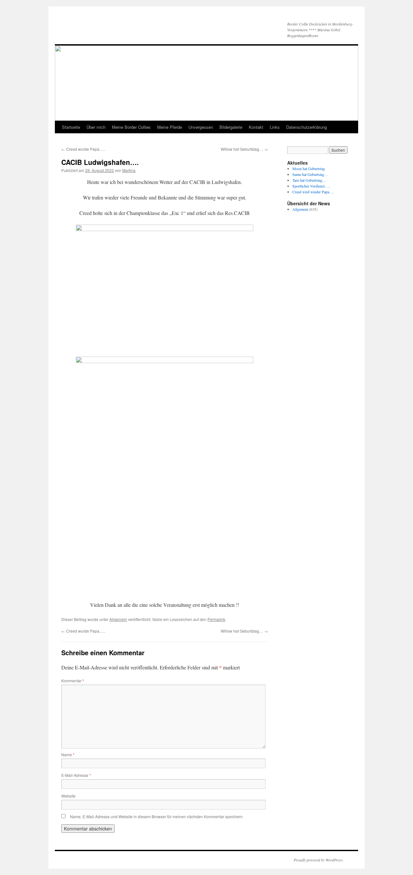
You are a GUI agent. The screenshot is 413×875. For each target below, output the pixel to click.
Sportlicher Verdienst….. (311, 185)
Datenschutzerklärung (306, 127)
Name (68, 754)
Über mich (96, 127)
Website (68, 796)
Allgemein (118, 619)
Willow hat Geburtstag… (244, 149)
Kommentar (72, 680)
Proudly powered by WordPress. (319, 859)
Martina (129, 170)
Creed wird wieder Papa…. (313, 191)
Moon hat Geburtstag (308, 168)
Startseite (71, 127)
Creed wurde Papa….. (83, 149)
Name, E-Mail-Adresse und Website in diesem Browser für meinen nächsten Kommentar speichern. (157, 816)
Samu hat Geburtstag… (310, 174)
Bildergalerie (230, 127)
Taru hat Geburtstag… (309, 180)
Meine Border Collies (131, 127)
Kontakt (256, 127)
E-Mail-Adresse (76, 775)
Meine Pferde (169, 127)
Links (275, 127)
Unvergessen (200, 127)
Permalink (216, 619)
